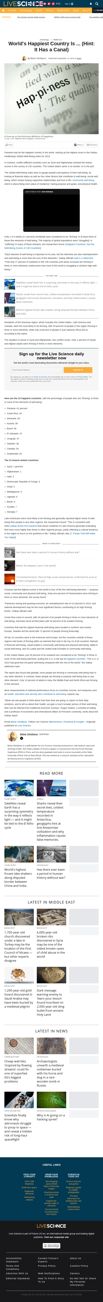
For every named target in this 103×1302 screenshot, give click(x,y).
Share (11, 145)
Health (39, 10)
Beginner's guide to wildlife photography (73, 1189)
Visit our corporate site (56, 1237)
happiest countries (76, 659)
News (79, 58)
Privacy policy (47, 1266)
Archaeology (26, 10)
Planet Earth (63, 10)
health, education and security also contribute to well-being (36, 694)
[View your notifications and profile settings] (90, 3)
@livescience (55, 722)
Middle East (57, 40)
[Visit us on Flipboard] (48, 3)
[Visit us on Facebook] (31, 3)
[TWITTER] (22, 738)
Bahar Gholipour (38, 58)
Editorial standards (18, 1278)
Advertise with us (17, 1273)
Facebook (68, 722)
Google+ (80, 722)
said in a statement (83, 258)
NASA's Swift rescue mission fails (67, 17)
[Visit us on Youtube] (44, 3)
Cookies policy (79, 1266)
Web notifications (49, 1273)
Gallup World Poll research (23, 526)
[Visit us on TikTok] (53, 3)
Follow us (80, 145)
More (85, 10)
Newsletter (93, 145)
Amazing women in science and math (51, 1194)
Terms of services (40, 377)
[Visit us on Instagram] (40, 3)
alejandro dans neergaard (24, 138)
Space (76, 10)
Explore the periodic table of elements (51, 1203)
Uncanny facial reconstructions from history (51, 1211)
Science (49, 10)
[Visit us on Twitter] (36, 3)
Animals (12, 10)
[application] (51, 210)
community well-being (83, 180)
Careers (75, 1273)
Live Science (24, 725)
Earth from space (29, 1187)
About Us (75, 1258)
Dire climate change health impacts (31, 17)
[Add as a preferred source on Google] (51, 1246)
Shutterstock (40, 138)
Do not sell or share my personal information (83, 1281)
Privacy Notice (82, 377)
